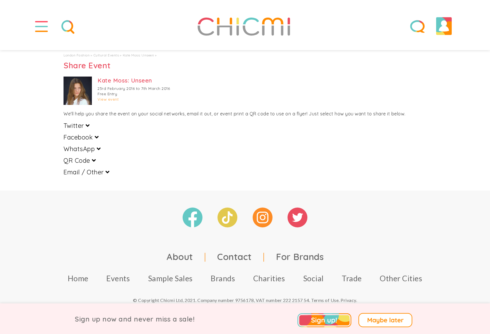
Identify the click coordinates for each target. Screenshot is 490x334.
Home (78, 278)
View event (108, 99)
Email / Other (84, 172)
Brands (223, 278)
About (179, 256)
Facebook (79, 137)
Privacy (348, 300)
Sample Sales (170, 278)
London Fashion (77, 55)
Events (118, 278)
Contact (234, 256)
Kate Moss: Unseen (138, 55)
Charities (269, 278)
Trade (352, 278)
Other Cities (401, 278)
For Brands (300, 256)
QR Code (78, 160)
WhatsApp (80, 149)
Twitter (75, 126)
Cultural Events (106, 55)
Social (313, 278)
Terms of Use (325, 300)
